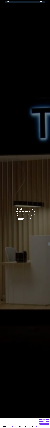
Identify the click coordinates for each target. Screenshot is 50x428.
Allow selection (44, 421)
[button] (19, 1)
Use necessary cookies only (44, 423)
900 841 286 (42, 1)
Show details (35, 426)
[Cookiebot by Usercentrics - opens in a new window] (4, 426)
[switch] (20, 426)
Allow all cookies (44, 419)
